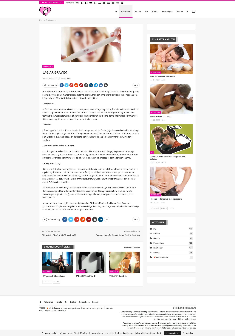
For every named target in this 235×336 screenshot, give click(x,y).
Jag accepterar (172, 333)
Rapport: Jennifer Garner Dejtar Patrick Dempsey (118, 235)
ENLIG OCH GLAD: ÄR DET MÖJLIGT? (59, 235)
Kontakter (70, 2)
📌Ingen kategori (160, 257)
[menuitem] (77, 2)
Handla (137, 11)
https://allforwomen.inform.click (156, 312)
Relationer (125, 11)
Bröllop (155, 11)
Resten (180, 11)
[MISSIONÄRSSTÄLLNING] (171, 99)
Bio (146, 11)
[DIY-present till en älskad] (57, 262)
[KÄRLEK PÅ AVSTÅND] (91, 262)
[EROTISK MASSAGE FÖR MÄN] (171, 59)
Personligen (167, 11)
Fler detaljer (188, 333)
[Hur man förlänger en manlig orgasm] (171, 181)
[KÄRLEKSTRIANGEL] (124, 262)
